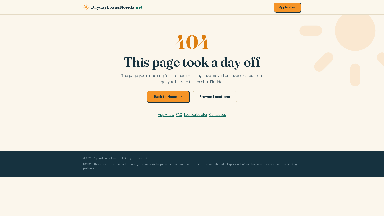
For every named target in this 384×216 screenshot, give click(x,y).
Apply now (166, 114)
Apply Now (287, 7)
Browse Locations (214, 96)
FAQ (179, 114)
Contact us (217, 114)
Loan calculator (195, 114)
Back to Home (165, 96)
